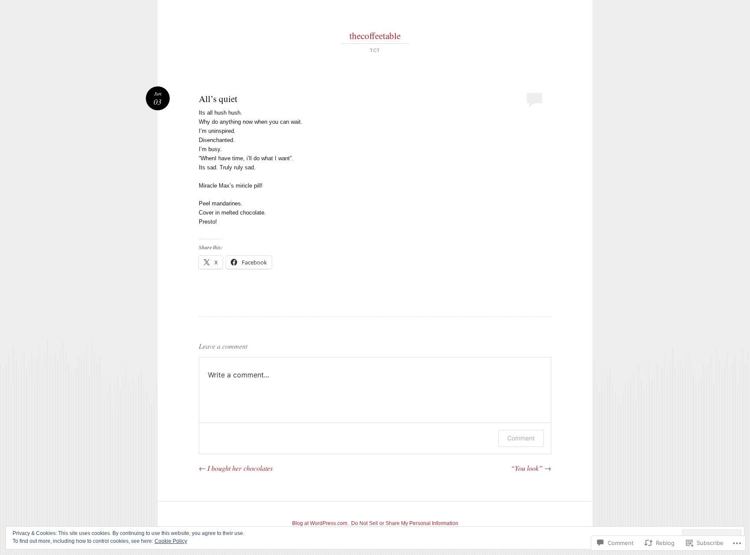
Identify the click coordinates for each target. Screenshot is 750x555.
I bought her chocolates (236, 467)
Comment (521, 438)
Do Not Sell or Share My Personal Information (404, 523)
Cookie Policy (171, 541)
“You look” (531, 467)
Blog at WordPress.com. (320, 523)
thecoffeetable (375, 36)
